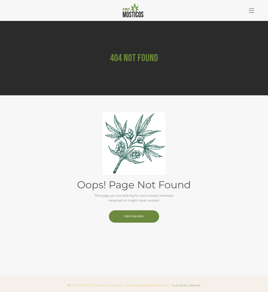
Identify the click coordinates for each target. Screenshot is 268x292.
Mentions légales (109, 285)
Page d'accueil (134, 216)
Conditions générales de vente (147, 285)
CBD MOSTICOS (83, 285)
